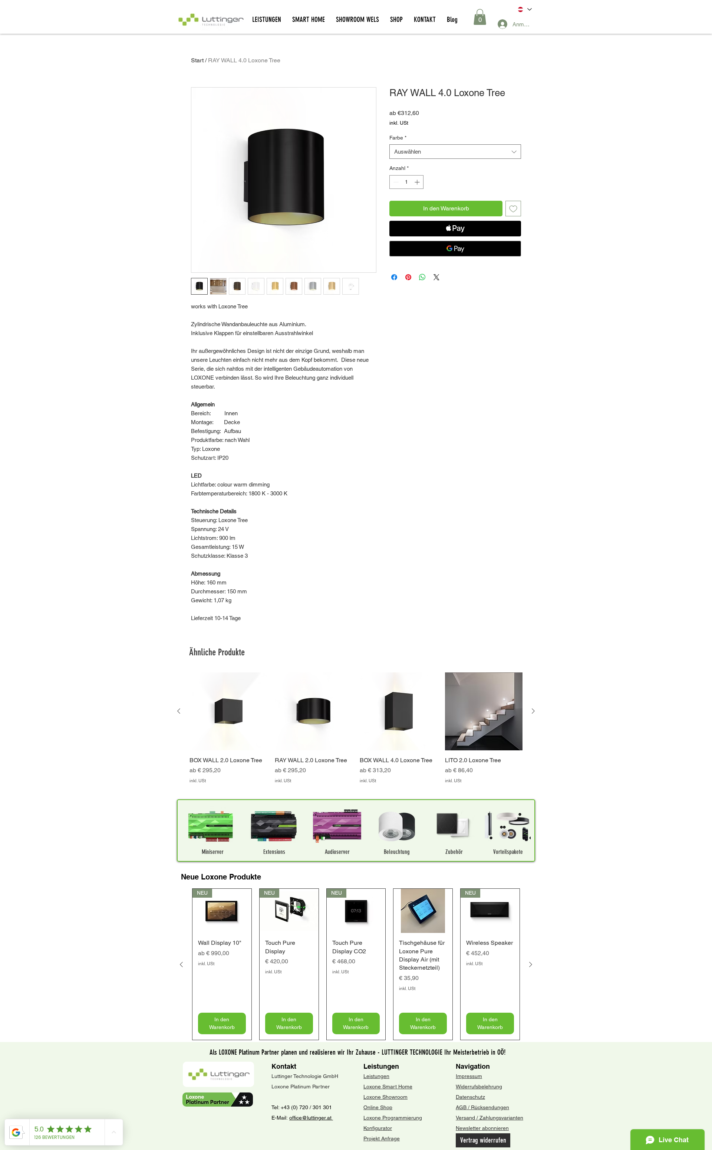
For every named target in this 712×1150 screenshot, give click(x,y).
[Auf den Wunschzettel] (513, 208)
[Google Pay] (455, 248)
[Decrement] (395, 182)
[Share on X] (436, 277)
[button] (480, 17)
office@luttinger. (308, 1118)
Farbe (397, 138)
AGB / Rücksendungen (482, 1107)
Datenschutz (470, 1097)
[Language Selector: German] (524, 9)
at (330, 1118)
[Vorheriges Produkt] (178, 711)
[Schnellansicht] (228, 711)
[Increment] (417, 182)
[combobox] (455, 151)
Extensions (274, 851)
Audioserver (337, 851)
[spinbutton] (406, 182)
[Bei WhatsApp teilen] (422, 277)
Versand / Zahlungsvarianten (489, 1118)
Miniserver (213, 851)
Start (197, 60)
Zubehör (454, 851)
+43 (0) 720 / (296, 1107)
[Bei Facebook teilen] (394, 277)
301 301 (321, 1107)
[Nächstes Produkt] (533, 711)
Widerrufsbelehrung (479, 1087)
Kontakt (283, 1066)
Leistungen (381, 1066)
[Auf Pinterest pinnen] (408, 277)
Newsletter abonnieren (482, 1128)
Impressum (469, 1076)
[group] (356, 732)
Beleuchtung (397, 851)
